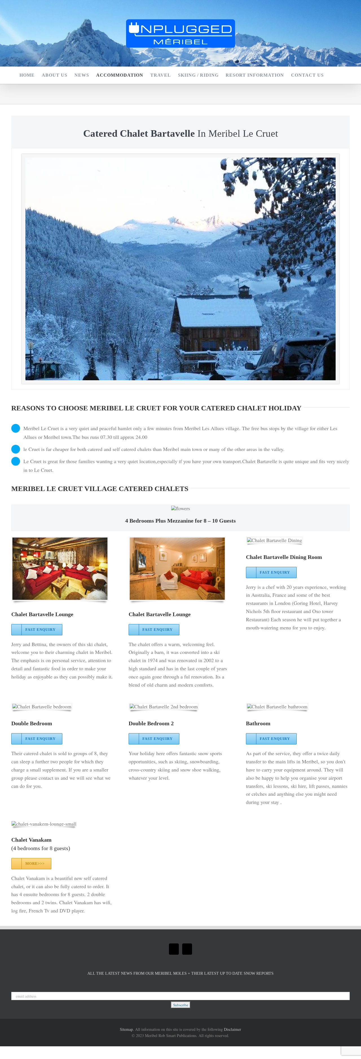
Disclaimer (232, 1029)
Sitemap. (127, 1029)
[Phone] (187, 949)
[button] (332, 75)
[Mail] (174, 949)
